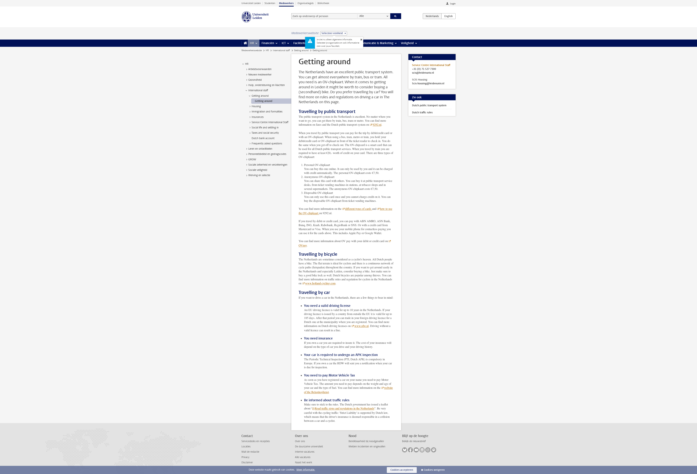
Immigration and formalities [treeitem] (267, 111)
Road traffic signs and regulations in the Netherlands (344, 408)
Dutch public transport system (429, 105)
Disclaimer (247, 462)
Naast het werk (303, 462)
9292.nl (377, 124)
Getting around (301, 50)
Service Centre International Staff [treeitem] (270, 122)
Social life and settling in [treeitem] (265, 127)
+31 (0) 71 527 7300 (424, 69)
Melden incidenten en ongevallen (366, 446)
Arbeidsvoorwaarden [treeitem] (260, 69)
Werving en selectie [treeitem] (259, 175)
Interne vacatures (304, 452)
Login (453, 3)
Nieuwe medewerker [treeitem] (260, 74)
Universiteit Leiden (251, 3)
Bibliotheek (323, 3)
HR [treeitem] (246, 64)
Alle (361, 16)
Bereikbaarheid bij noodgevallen (366, 441)
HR (252, 43)
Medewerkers (286, 3)
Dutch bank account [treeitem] (263, 138)
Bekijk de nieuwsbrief (414, 441)
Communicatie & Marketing (375, 43)
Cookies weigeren (434, 470)
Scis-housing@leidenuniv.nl (428, 83)
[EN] (448, 16)
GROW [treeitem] (252, 159)
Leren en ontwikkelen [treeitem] (260, 149)
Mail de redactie (250, 452)
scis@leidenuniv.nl (423, 73)
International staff (281, 50)
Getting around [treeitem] (260, 96)
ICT (284, 43)
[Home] (244, 43)
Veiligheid (407, 43)
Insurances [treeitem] (258, 117)
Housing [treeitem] (256, 106)
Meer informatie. (305, 469)
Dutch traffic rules (422, 112)
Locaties (245, 446)
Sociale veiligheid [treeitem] (257, 170)
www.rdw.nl (361, 326)
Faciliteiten (300, 43)
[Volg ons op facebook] (410, 449)
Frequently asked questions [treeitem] (267, 143)
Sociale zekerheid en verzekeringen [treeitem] (267, 164)
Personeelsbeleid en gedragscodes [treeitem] (267, 154)
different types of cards (358, 209)
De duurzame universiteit (309, 446)
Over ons (300, 441)
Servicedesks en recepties (255, 441)
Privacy (245, 457)
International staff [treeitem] (258, 90)
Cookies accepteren (401, 470)
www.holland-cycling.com (320, 283)
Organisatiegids (305, 3)
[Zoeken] (395, 16)
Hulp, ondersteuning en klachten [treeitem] (266, 85)
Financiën (268, 43)
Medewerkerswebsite (251, 50)
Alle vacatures (302, 457)
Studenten (269, 3)
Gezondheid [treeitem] (255, 80)
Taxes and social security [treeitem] (265, 133)
